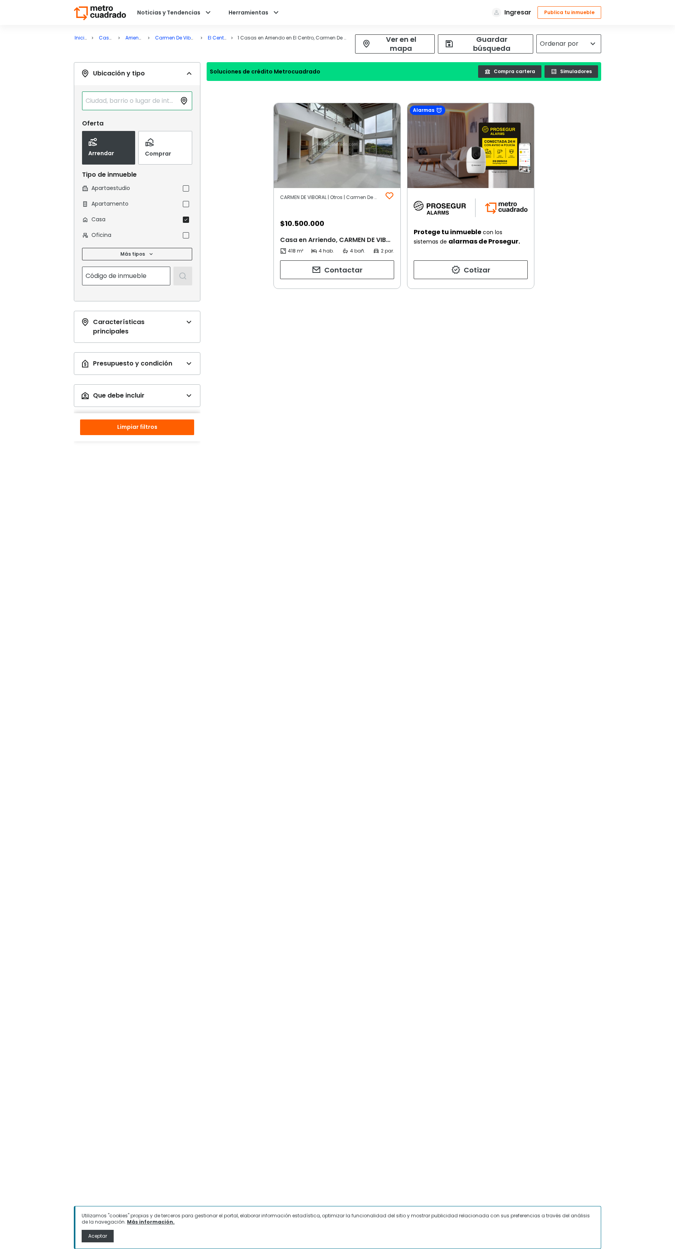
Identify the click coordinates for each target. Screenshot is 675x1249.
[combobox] (131, 101)
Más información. (151, 1222)
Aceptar (97, 1236)
